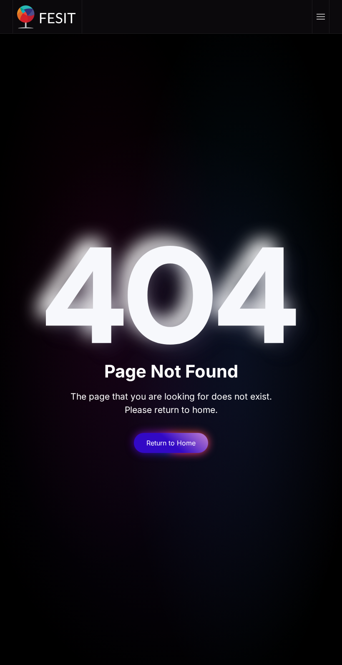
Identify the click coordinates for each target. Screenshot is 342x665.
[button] (320, 16)
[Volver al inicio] (47, 16)
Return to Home (171, 443)
